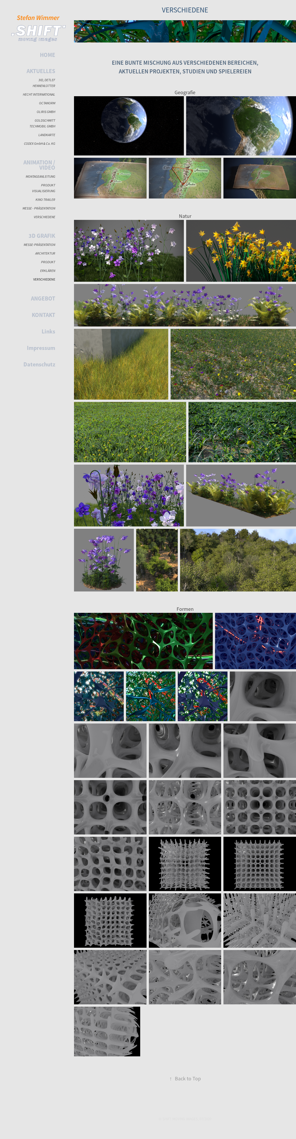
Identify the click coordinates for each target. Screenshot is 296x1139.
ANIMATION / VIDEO (39, 165)
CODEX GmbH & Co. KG (39, 143)
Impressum (41, 348)
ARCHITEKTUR (45, 253)
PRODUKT (48, 262)
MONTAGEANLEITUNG (40, 176)
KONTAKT (43, 315)
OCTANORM (47, 103)
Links (48, 331)
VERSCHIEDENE (44, 217)
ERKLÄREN (47, 270)
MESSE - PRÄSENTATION (39, 208)
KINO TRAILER (45, 199)
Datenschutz (39, 364)
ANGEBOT (43, 298)
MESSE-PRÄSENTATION (39, 244)
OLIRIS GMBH (46, 112)
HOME (47, 55)
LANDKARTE (46, 135)
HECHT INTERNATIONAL (39, 94)
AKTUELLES (41, 71)
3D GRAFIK (42, 236)
